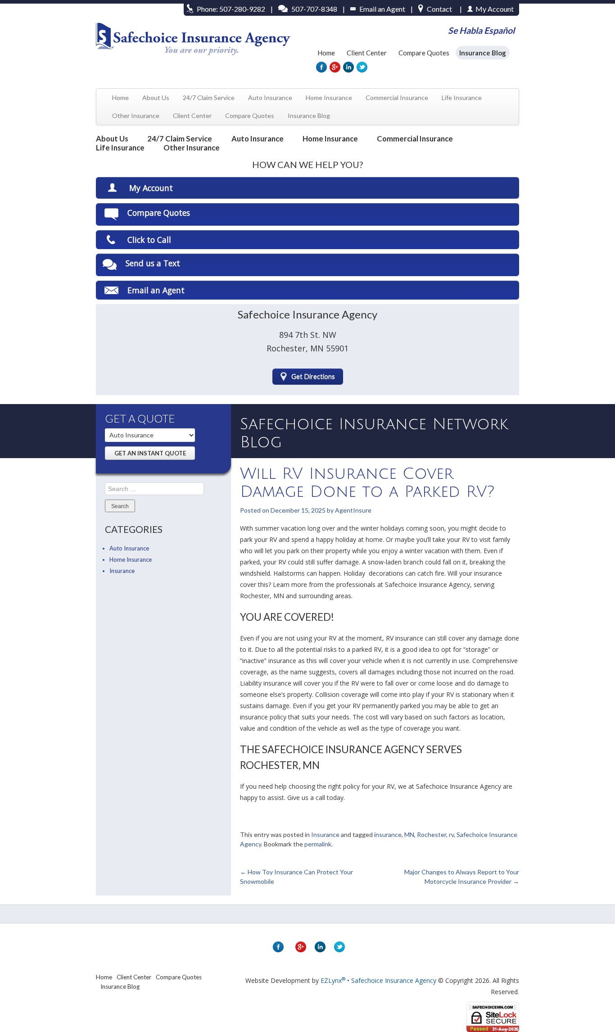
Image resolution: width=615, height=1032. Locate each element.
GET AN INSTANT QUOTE (150, 453)
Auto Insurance (270, 97)
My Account (151, 187)
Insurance (122, 570)
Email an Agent (382, 9)
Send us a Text (153, 263)
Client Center (367, 53)
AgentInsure (353, 510)
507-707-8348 (314, 9)
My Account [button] (494, 9)
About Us (155, 97)
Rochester (431, 834)
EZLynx (333, 980)
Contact (439, 9)
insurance (388, 834)
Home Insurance (329, 97)
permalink (317, 844)
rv (451, 834)
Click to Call (149, 239)
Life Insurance (462, 97)
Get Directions (313, 376)
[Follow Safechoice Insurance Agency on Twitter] (361, 67)
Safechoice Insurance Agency (393, 980)
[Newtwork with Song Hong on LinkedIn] (348, 67)
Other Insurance (135, 115)
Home (326, 53)
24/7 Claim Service (209, 97)
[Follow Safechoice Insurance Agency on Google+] (334, 67)
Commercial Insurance (397, 97)
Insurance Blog (482, 53)
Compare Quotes (423, 53)
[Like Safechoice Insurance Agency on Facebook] (321, 67)
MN (409, 834)
